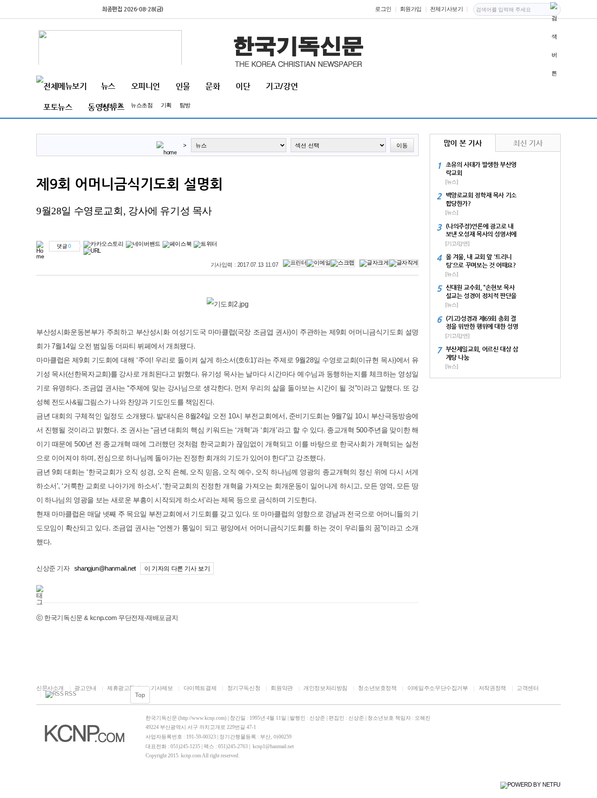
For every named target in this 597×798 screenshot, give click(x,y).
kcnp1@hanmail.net (273, 746)
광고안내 (85, 688)
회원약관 (281, 688)
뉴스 (108, 86)
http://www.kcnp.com (202, 718)
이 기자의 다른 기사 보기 (177, 568)
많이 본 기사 (463, 143)
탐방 (185, 105)
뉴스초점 (142, 105)
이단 (243, 86)
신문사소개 (50, 688)
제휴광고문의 (123, 688)
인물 (183, 86)
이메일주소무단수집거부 (437, 688)
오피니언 (145, 86)
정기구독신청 (243, 688)
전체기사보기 (446, 9)
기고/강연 (282, 86)
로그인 (383, 9)
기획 (166, 105)
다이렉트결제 (200, 688)
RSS (70, 694)
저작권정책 (492, 688)
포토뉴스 (57, 107)
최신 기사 (527, 143)
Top (140, 694)
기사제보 (162, 688)
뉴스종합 (112, 105)
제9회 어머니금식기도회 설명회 (129, 184)
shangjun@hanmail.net (105, 568)
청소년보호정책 (377, 688)
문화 (212, 86)
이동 (402, 145)
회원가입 (411, 9)
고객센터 (527, 688)
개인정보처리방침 (325, 688)
